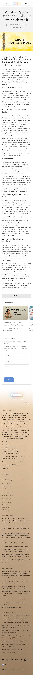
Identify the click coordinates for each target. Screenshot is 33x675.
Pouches (14, 649)
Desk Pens (16, 641)
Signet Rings (22, 526)
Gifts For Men (6, 563)
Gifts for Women (6, 607)
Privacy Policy (12, 348)
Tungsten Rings (10, 528)
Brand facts (5, 468)
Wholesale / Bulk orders (6, 475)
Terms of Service (23, 348)
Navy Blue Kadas (23, 535)
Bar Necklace (20, 630)
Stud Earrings (15, 543)
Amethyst (4, 627)
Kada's (21, 546)
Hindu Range (10, 551)
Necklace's (16, 602)
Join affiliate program (8, 480)
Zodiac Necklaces (13, 575)
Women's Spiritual (7, 602)
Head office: (5, 442)
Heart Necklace (6, 578)
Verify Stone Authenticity (5, 509)
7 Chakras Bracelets (8, 618)
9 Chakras (15, 627)
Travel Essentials (6, 649)
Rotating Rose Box (7, 653)
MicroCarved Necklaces (9, 523)
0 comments (17, 27)
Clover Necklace (18, 571)
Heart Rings (5, 583)
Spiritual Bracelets (19, 620)
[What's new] (26, 3)
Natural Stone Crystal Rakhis (10, 644)
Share (17, 296)
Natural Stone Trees (7, 625)
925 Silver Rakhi (10, 646)
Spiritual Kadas (19, 537)
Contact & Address (7, 499)
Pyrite (23, 625)
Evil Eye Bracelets (18, 586)
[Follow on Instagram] (7, 659)
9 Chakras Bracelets (20, 618)
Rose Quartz (17, 625)
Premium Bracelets (24, 588)
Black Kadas (18, 533)
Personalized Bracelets (8, 622)
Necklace (16, 546)
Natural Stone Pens (7, 641)
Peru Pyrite (16, 636)
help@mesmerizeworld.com (15, 462)
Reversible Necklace (25, 575)
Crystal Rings (14, 581)
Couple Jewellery (17, 607)
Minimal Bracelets (13, 588)
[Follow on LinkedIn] (21, 659)
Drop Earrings (19, 593)
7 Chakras (27, 625)
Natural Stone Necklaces (9, 630)
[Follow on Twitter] (3, 659)
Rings (26, 546)
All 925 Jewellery (6, 560)
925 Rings (15, 560)
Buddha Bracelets (7, 616)
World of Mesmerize (20, 669)
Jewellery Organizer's (23, 649)
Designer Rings (20, 528)
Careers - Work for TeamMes (7, 503)
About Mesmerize (7, 483)
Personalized (18, 551)
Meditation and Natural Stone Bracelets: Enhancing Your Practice (14, 324)
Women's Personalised (8, 599)
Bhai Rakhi (22, 644)
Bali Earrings (23, 543)
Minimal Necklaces (14, 521)
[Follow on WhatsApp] (25, 659)
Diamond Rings (23, 581)
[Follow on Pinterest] (12, 659)
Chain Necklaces (17, 518)
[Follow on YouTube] (16, 659)
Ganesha (10, 556)
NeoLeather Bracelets (8, 537)
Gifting (15, 653)
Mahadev (4, 556)
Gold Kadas (5, 535)
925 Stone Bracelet (24, 560)
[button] (3, 3)
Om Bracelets (27, 616)
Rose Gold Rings (14, 583)
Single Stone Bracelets (21, 622)
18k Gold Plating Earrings (19, 591)
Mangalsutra (5, 604)
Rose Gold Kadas (13, 535)
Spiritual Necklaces (25, 521)
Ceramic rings (13, 526)
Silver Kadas (26, 533)
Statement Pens (23, 641)
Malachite (15, 638)
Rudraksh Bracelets (7, 620)
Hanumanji (25, 554)
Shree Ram (17, 556)
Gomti (10, 627)
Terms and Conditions (8, 495)
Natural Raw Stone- (7, 636)
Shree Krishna (25, 556)
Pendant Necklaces (13, 573)
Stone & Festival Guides (6, 487)
